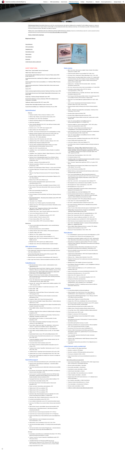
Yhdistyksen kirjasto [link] (74, 1)
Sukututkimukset (28, 44)
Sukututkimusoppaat (29, 51)
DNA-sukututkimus (29, 46)
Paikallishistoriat (28, 49)
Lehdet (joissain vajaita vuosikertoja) (33, 61)
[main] (62, 30)
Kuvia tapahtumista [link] (106, 1)
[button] (123, 1)
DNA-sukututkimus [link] (54, 1)
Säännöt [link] (98, 1)
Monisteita (27, 59)
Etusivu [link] (45, 1)
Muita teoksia (28, 54)
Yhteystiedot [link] (89, 1)
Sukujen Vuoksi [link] (117, 1)
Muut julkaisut (28, 56)
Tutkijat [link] (82, 1)
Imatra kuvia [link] (64, 1)
